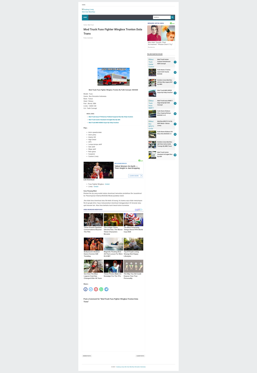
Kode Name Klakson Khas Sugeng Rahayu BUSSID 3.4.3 (164, 113)
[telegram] (106, 289)
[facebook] (86, 289)
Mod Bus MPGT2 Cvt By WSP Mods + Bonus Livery (164, 123)
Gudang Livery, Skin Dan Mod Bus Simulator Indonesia (131, 367)
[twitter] (91, 289)
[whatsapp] (101, 289)
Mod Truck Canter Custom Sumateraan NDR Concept (163, 61)
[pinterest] (96, 289)
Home (83, 5)
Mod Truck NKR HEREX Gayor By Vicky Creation (104, 122)
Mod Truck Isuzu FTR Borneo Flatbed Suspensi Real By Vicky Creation (111, 117)
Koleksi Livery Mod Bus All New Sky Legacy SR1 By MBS (165, 82)
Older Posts (140, 356)
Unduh (107, 184)
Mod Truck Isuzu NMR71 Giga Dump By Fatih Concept (165, 103)
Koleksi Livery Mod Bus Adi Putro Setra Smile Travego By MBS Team (164, 144)
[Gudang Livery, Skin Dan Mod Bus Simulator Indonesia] (89, 10)
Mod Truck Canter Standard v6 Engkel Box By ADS (104, 119)
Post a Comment (88, 38)
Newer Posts (87, 356)
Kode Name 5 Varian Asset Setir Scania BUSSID (163, 72)
